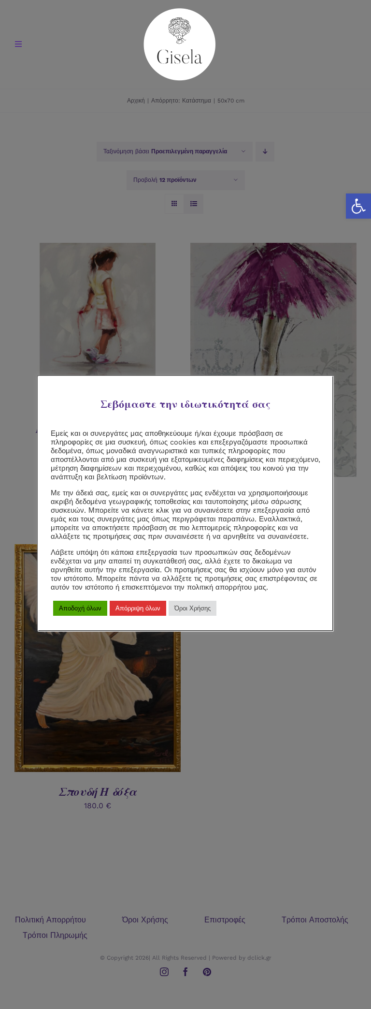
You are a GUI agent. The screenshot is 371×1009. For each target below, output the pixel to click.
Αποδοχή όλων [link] (80, 608)
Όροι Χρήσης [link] (192, 608)
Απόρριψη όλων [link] (137, 608)
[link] (358, 206)
